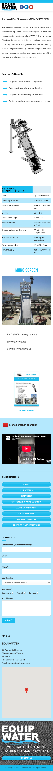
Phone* (5, 567)
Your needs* (7, 589)
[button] (49, 7)
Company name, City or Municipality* (17, 545)
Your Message (7, 598)
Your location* (7, 578)
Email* (4, 556)
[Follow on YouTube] (31, 7)
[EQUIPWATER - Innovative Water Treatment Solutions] (9, 7)
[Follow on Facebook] (22, 7)
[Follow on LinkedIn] (26, 7)
